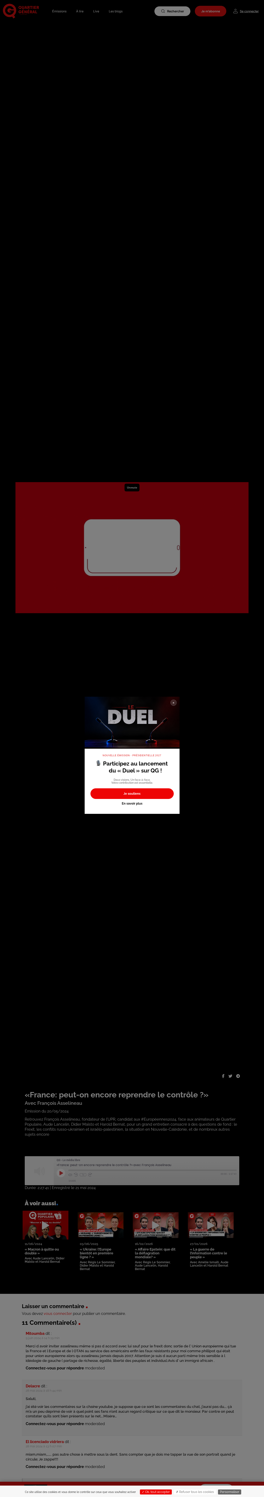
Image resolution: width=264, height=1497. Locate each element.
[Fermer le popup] (173, 703)
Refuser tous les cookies (196, 1492)
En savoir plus (132, 803)
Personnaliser (229, 1492)
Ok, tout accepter (157, 1492)
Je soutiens (132, 793)
